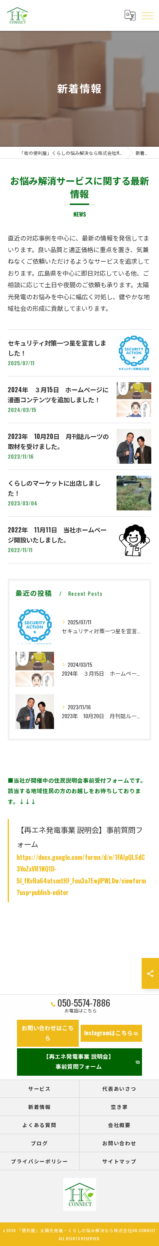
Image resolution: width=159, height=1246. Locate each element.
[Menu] (147, 15)
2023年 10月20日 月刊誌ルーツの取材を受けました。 (58, 441)
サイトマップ (119, 1161)
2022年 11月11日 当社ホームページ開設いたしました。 (57, 534)
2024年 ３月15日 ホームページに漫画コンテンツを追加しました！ (58, 394)
